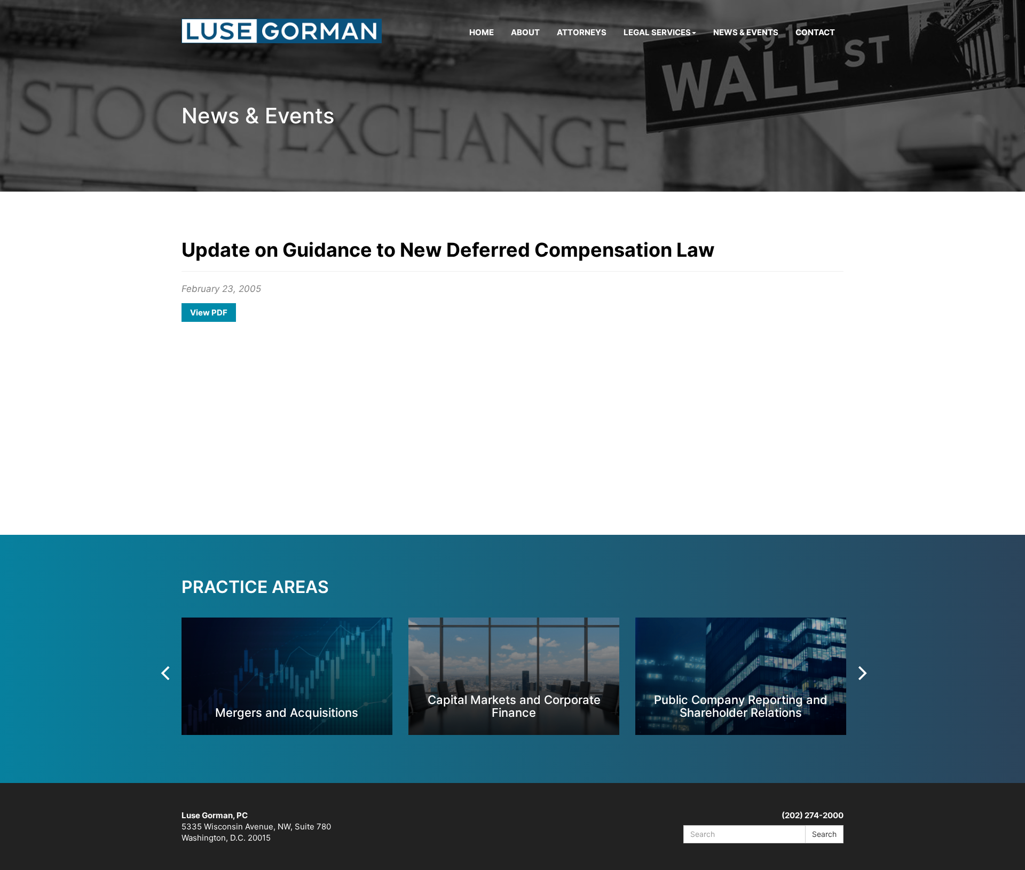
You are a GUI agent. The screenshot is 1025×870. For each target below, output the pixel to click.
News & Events (745, 32)
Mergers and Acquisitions (286, 712)
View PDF (208, 312)
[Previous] (166, 673)
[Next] (861, 673)
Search (824, 834)
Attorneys (581, 32)
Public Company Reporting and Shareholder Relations (740, 706)
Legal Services (657, 32)
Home (481, 32)
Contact (815, 32)
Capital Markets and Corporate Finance (514, 706)
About (525, 32)
